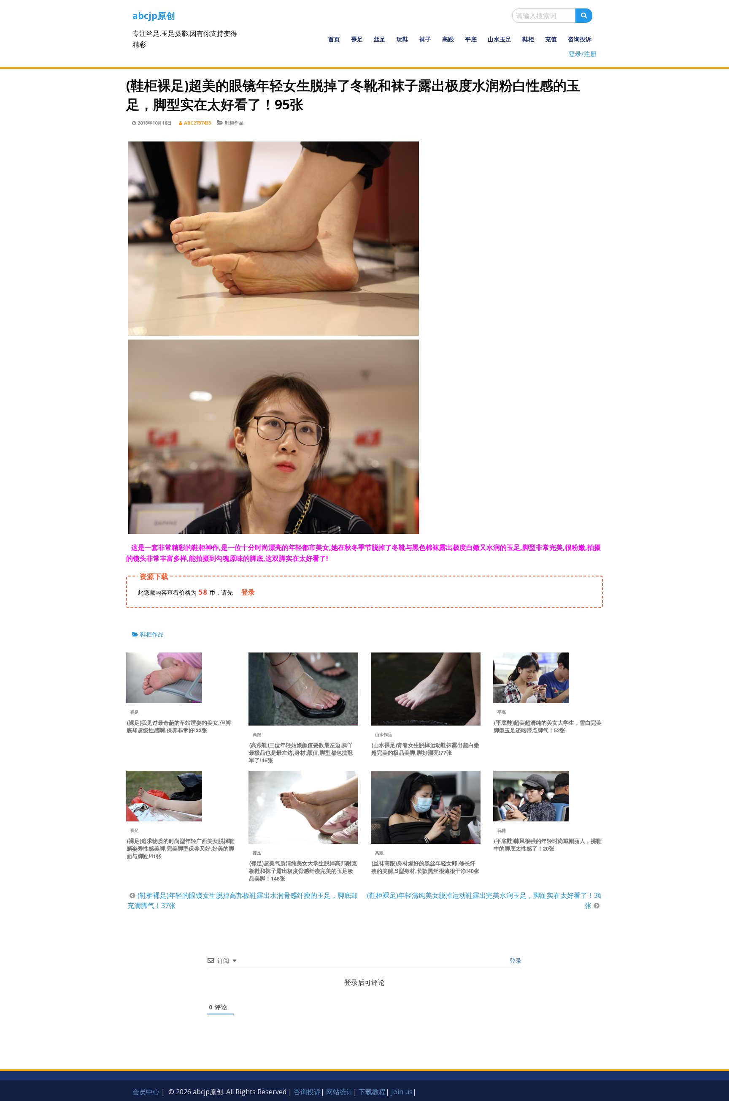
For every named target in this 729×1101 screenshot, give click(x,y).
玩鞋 (402, 39)
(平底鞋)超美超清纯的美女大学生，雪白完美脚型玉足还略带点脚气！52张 (548, 726)
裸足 (357, 39)
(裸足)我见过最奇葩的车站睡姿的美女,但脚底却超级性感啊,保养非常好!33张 (179, 726)
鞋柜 (528, 39)
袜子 (425, 39)
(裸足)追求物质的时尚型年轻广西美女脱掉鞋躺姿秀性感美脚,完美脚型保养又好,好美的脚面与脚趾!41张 (181, 848)
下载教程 (372, 1091)
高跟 (448, 39)
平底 (471, 39)
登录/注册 (583, 53)
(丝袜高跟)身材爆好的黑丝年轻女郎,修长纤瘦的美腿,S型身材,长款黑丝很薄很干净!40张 (425, 867)
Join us (402, 1091)
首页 (334, 39)
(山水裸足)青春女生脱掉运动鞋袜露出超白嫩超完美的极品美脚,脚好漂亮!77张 (425, 748)
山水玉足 (499, 39)
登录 (514, 961)
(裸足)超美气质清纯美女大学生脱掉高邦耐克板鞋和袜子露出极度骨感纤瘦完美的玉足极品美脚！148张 (303, 870)
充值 (551, 39)
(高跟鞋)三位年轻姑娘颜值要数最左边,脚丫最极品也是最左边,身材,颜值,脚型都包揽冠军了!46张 (301, 752)
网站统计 (339, 1091)
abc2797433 (197, 123)
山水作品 (383, 734)
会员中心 (145, 1091)
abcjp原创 (153, 16)
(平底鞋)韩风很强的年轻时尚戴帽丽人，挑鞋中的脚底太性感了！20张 (548, 844)
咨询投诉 (579, 39)
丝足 (380, 39)
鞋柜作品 (234, 123)
